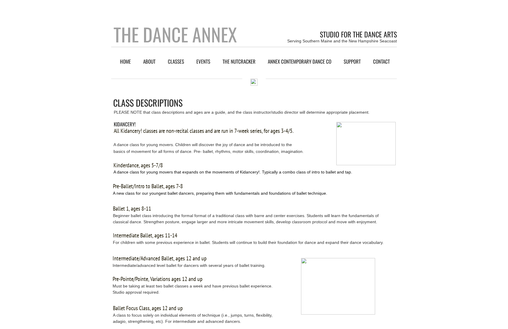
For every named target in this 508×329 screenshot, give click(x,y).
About (149, 61)
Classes (176, 61)
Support (352, 61)
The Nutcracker (239, 61)
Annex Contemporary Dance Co (299, 61)
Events (203, 61)
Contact (381, 61)
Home (125, 61)
